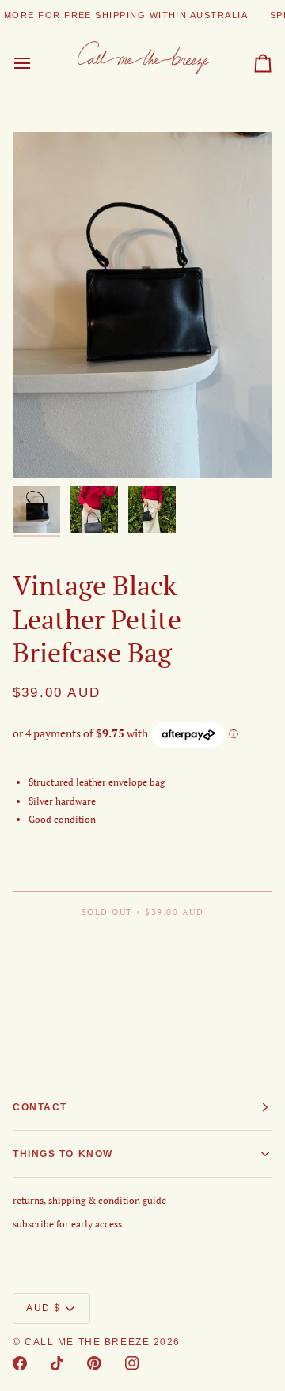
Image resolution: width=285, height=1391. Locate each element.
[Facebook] (20, 1363)
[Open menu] (36, 63)
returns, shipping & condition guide (89, 1200)
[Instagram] (132, 1363)
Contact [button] (40, 1107)
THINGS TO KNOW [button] (63, 1153)
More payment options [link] (60, 1004)
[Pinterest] (94, 1363)
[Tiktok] (57, 1363)
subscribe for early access (67, 1224)
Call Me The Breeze (87, 1342)
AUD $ (43, 1308)
